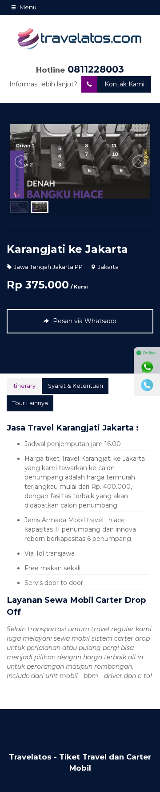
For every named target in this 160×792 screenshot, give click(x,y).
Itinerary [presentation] (24, 385)
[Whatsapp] (147, 367)
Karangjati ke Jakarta (67, 249)
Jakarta (108, 267)
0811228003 (96, 69)
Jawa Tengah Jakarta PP (48, 267)
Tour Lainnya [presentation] (30, 403)
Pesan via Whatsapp (83, 321)
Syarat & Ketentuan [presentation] (75, 385)
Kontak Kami (124, 84)
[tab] (24, 386)
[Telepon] (147, 385)
